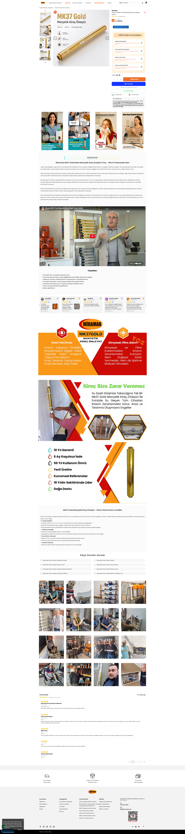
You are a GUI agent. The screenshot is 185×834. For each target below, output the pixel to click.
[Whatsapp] (54, 826)
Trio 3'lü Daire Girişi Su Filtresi (86, 810)
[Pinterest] (47, 826)
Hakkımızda (42, 801)
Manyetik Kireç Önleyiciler (55, 3)
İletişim (41, 809)
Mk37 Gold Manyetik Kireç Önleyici (87, 801)
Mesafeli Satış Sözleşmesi (105, 801)
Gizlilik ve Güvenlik (103, 809)
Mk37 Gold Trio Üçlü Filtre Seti (86, 813)
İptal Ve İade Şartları (104, 804)
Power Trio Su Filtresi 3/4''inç (86, 818)
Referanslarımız (43, 804)
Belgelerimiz (42, 806)
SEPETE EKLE (134, 79)
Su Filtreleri (88, 3)
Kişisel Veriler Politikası (104, 806)
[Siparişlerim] (142, 3)
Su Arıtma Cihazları (77, 3)
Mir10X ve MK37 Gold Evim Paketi (87, 815)
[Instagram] (44, 826)
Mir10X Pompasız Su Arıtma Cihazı (87, 808)
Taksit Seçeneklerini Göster (121, 27)
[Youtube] (50, 826)
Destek (109, 3)
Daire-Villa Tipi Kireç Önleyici (62, 7)
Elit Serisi (67, 3)
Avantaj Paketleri (99, 3)
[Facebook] (40, 826)
